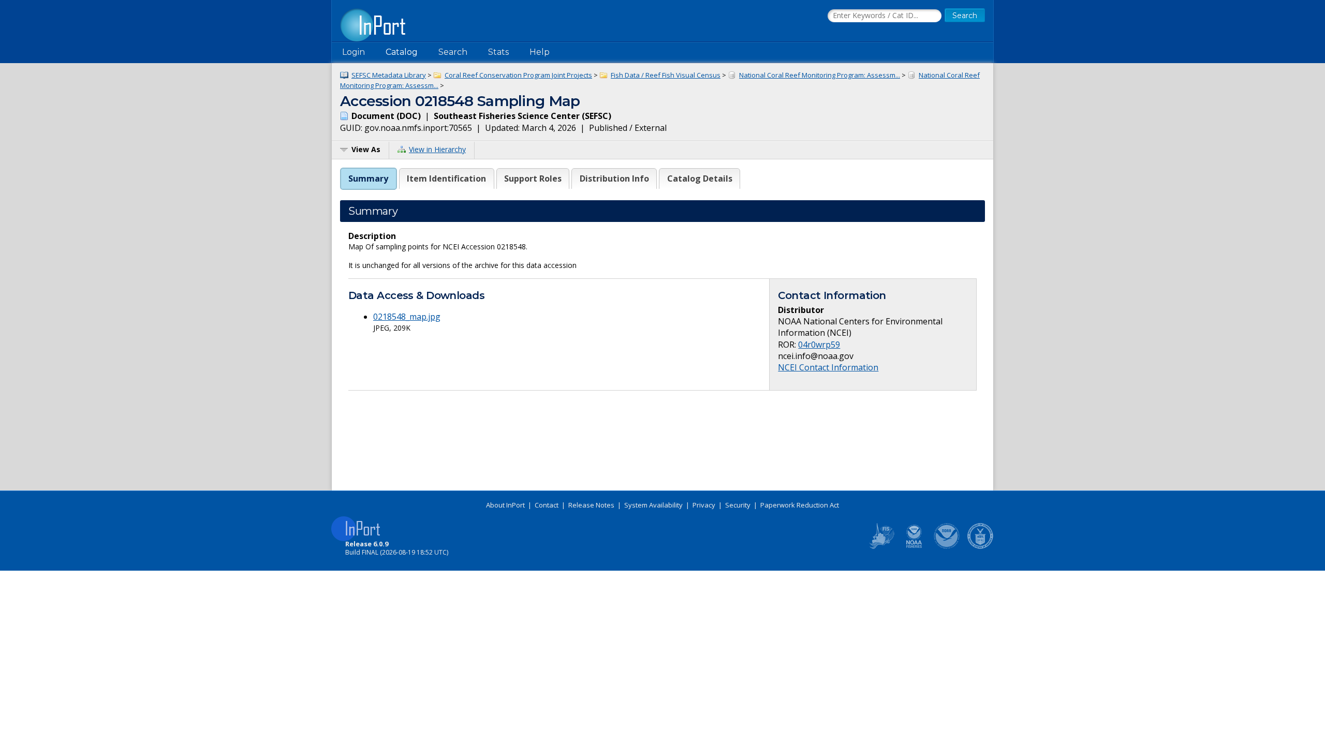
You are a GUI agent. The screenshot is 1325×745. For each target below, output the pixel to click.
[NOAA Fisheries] (914, 547)
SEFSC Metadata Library (388, 75)
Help (539, 52)
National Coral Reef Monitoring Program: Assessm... (819, 75)
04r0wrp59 (819, 344)
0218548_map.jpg (406, 316)
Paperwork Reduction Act (799, 505)
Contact (546, 505)
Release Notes (591, 505)
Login (353, 52)
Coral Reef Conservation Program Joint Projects (518, 75)
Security (737, 505)
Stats (498, 52)
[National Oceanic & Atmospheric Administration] (947, 547)
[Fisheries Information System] (880, 547)
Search (452, 52)
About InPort (505, 505)
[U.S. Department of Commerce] (980, 547)
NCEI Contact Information (828, 367)
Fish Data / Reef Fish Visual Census (665, 75)
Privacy (704, 505)
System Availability (653, 505)
